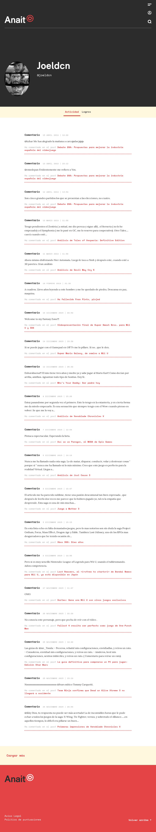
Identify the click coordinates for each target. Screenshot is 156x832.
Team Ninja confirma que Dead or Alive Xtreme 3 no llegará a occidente (75, 692)
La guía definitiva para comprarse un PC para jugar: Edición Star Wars (76, 663)
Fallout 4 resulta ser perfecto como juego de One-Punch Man (78, 627)
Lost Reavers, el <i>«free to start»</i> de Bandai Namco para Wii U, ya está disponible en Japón (78, 573)
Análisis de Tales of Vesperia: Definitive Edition (91, 240)
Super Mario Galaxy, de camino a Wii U (82, 353)
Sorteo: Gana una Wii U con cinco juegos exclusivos (91, 600)
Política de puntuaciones (23, 819)
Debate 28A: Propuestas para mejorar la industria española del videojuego (74, 149)
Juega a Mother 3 (68, 508)
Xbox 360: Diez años (70, 542)
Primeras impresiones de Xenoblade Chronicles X (89, 726)
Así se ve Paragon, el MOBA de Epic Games (84, 441)
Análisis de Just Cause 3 (73, 475)
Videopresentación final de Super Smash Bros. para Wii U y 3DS (77, 326)
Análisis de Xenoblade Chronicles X (80, 416)
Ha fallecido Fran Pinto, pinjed (78, 299)
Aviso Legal (13, 816)
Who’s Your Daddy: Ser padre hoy (78, 382)
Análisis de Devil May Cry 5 (75, 269)
